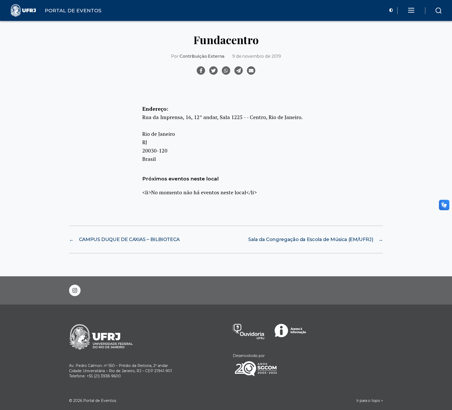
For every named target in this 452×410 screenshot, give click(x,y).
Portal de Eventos (99, 400)
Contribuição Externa (201, 56)
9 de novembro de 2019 (256, 56)
